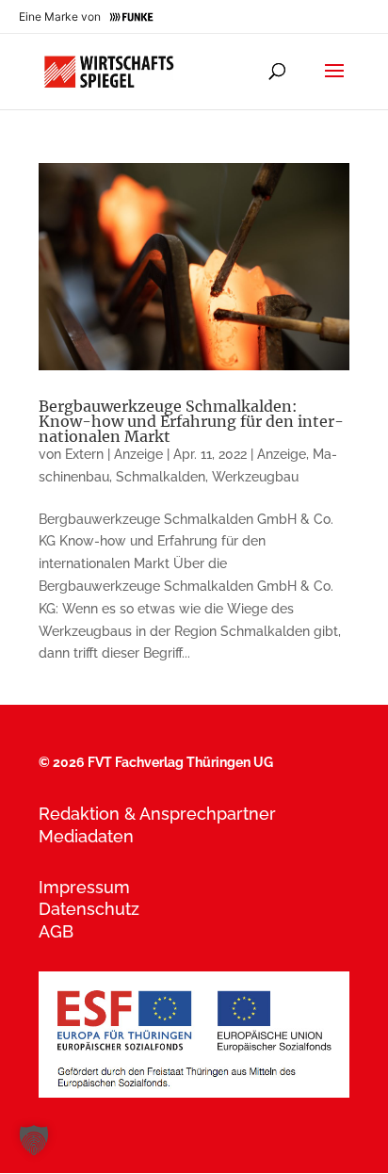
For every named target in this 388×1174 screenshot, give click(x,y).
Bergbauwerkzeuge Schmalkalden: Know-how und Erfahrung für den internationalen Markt (191, 421)
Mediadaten (86, 836)
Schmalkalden (160, 476)
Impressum (84, 887)
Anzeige (281, 454)
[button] (34, 1140)
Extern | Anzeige (114, 454)
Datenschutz (89, 909)
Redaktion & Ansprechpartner (157, 813)
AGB (56, 931)
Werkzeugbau (255, 476)
